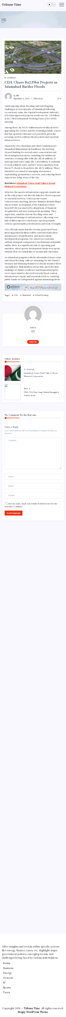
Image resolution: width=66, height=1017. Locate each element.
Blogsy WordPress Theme (33, 1011)
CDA (16, 295)
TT (17, 96)
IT (4, 982)
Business (8, 968)
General (8, 977)
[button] (51, 4)
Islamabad (26, 295)
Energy (7, 972)
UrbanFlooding (41, 295)
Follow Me (33, 342)
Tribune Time (11, 4)
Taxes (6, 992)
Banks (6, 963)
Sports (7, 987)
